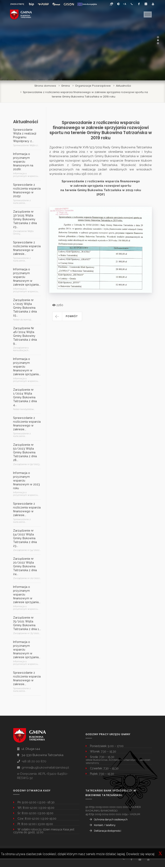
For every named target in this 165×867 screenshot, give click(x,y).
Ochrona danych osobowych (111, 819)
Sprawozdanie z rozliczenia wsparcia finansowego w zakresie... (27, 248)
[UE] (87, 4)
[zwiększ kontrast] (118, 4)
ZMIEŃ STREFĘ (17, 4)
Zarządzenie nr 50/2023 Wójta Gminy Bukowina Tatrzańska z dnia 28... (25, 452)
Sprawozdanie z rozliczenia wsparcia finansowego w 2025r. (27, 190)
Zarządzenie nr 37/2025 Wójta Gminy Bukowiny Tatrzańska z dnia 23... (25, 219)
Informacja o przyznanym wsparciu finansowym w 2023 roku (26, 480)
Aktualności (123, 86)
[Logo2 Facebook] (131, 859)
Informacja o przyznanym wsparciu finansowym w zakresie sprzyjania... (26, 277)
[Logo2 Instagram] (139, 859)
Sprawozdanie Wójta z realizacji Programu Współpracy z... (24, 135)
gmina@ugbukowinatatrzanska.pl (45, 767)
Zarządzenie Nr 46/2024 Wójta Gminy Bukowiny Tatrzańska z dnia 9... (25, 336)
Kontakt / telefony (105, 825)
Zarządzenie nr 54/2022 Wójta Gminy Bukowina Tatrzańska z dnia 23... (25, 538)
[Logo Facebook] (139, 4)
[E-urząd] (56, 4)
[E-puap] (43, 4)
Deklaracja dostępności (107, 830)
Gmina (65, 86)
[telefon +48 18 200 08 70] (132, 4)
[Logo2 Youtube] (148, 859)
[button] (67, 316)
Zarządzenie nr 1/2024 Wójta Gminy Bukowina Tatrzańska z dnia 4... (25, 397)
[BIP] (31, 4)
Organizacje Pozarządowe (93, 86)
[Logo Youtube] (153, 4)
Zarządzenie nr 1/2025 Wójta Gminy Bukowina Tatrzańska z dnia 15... (25, 307)
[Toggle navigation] (148, 14)
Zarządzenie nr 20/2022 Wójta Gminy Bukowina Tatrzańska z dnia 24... (25, 566)
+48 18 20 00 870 (34, 761)
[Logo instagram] (146, 4)
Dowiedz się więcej (140, 854)
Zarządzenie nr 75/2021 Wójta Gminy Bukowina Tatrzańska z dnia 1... (27, 623)
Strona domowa (45, 86)
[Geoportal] (68, 4)
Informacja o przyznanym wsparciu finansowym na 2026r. (23, 161)
